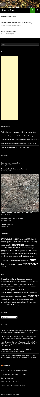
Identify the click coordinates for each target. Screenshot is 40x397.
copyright (35, 281)
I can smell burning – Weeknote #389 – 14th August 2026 (20, 140)
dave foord (23, 284)
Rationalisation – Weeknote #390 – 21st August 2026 (18, 132)
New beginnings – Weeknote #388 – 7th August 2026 (18, 143)
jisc (29, 250)
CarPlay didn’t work (7, 378)
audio (32, 242)
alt (11, 239)
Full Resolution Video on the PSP (12, 218)
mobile (4, 256)
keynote (34, 251)
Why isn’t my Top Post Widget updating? (14, 370)
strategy (30, 302)
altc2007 (16, 239)
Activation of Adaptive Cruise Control (13, 374)
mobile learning (11, 296)
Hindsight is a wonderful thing (23, 338)
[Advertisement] (9, 88)
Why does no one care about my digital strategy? (17, 332)
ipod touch (24, 251)
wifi (6, 305)
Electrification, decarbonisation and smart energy (17, 136)
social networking (20, 260)
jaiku (28, 290)
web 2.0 (20, 264)
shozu (17, 302)
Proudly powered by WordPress (10, 394)
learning (8, 253)
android (30, 279)
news (11, 256)
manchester (33, 292)
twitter (5, 264)
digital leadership (26, 286)
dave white (30, 284)
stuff (33, 260)
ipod (26, 290)
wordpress (18, 305)
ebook (33, 286)
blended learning (22, 281)
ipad (9, 250)
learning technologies (19, 253)
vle (15, 264)
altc (27, 279)
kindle (3, 253)
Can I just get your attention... (10, 163)
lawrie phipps (6, 292)
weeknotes (30, 264)
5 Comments (15, 34)
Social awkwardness (8, 31)
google (4, 250)
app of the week (14, 241)
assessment (26, 242)
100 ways (5, 239)
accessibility (22, 279)
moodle (4, 299)
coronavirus (7, 283)
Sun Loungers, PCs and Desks (27, 357)
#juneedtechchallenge (9, 279)
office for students (18, 299)
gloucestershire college (26, 248)
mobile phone (22, 296)
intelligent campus (14, 289)
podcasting (29, 256)
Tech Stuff (6, 365)
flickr (16, 248)
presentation (6, 260)
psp (12, 260)
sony (28, 260)
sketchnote (22, 302)
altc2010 (33, 239)
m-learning (32, 253)
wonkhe (11, 304)
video (11, 264)
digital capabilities (16, 286)
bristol (29, 281)
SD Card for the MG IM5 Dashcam (12, 382)
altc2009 (27, 239)
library (15, 292)
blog (35, 242)
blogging (4, 245)
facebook (11, 248)
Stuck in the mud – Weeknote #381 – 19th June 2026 (18, 212)
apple (3, 241)
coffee (9, 245)
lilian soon (20, 292)
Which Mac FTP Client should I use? (13, 386)
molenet (33, 296)
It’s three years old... (7, 224)
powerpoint (4, 302)
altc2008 (21, 239)
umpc (2, 305)
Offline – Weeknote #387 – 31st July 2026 (15, 147)
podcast (22, 256)
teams (34, 302)
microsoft (3, 296)
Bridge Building (18, 351)
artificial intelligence (8, 281)
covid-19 (17, 284)
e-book (4, 247)
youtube (4, 267)
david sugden (6, 287)
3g (18, 279)
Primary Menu (37, 10)
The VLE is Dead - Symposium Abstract (14, 169)
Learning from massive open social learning (16, 23)
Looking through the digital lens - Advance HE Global (18, 330)
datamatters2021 (29, 245)
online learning (28, 299)
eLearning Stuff (7, 10)
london (27, 292)
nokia (16, 256)
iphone (15, 250)
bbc (16, 281)
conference (18, 244)
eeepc (2, 290)
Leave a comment (16, 25)
